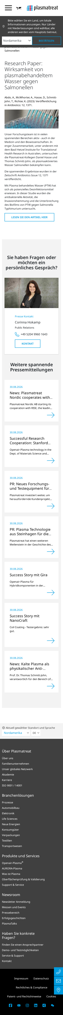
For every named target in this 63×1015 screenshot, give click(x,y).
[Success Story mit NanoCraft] (51, 640)
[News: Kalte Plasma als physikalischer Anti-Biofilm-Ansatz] (51, 686)
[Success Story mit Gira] (51, 592)
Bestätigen (46, 40)
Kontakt (28, 343)
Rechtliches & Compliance (31, 987)
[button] (19, 8)
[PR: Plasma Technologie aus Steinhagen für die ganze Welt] (51, 551)
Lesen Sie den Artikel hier (29, 217)
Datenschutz (41, 978)
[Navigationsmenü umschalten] (8, 8)
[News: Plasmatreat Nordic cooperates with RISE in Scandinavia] (51, 415)
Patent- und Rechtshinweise (24, 996)
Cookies (51, 996)
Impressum (21, 978)
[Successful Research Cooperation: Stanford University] (51, 460)
